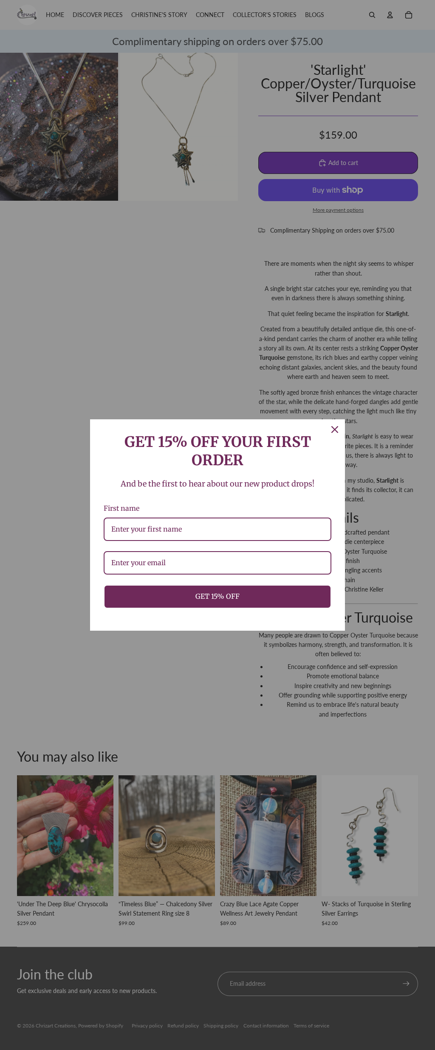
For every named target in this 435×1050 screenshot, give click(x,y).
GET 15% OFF (217, 596)
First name (121, 508)
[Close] (335, 429)
